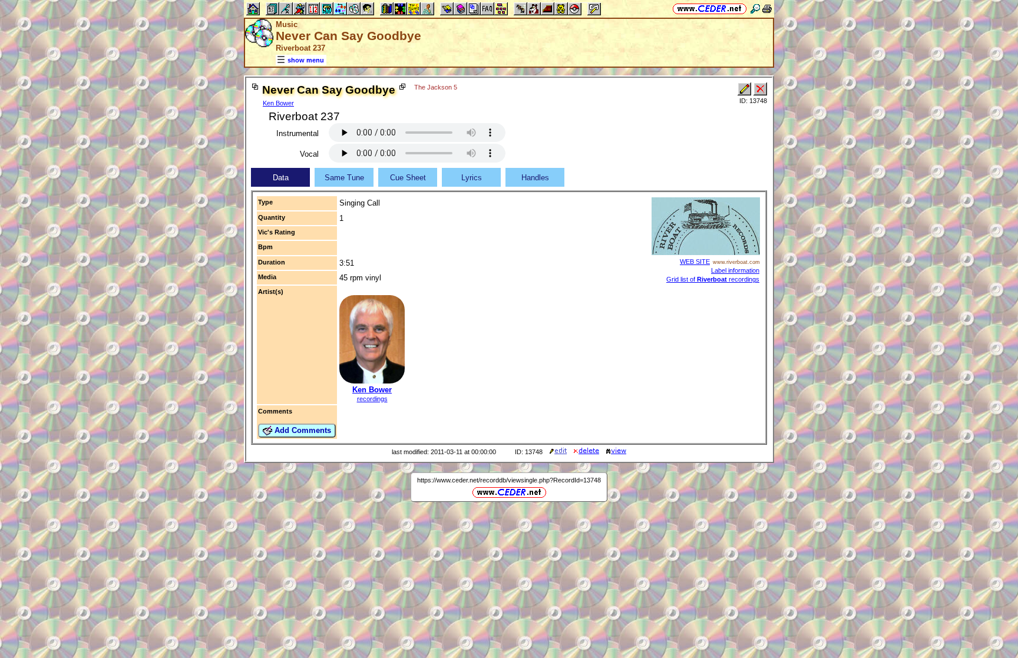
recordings (372, 398)
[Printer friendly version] (767, 8)
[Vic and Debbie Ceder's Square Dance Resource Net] (709, 8)
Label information (735, 270)
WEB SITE (695, 261)
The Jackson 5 (435, 87)
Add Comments (301, 430)
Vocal (309, 154)
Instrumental (297, 133)
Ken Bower (278, 103)
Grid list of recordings (712, 279)
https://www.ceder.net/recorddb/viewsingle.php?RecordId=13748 (509, 480)
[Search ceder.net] (755, 8)
